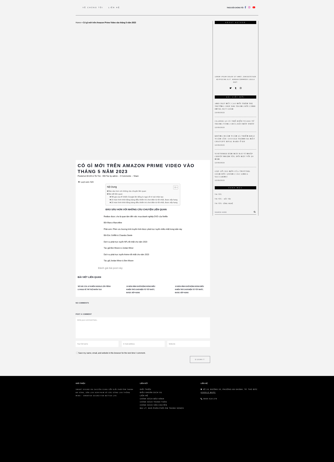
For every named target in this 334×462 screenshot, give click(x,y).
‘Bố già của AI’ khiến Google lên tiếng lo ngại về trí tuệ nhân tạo (137, 197)
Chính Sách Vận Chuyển (153, 405)
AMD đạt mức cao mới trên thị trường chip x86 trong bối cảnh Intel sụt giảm (235, 106)
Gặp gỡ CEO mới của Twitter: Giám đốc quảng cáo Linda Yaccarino (232, 174)
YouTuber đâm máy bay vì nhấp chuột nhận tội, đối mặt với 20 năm (234, 156)
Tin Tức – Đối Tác (223, 199)
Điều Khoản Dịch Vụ (151, 392)
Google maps (208, 392)
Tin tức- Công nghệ (224, 203)
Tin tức (218, 194)
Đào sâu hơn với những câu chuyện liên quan (127, 191)
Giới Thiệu (145, 389)
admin (115, 176)
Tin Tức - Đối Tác (101, 176)
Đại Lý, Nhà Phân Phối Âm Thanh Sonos (162, 408)
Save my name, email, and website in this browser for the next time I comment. (111, 353)
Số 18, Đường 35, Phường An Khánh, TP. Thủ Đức (230, 389)
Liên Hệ (144, 396)
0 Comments (125, 176)
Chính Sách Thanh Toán (153, 402)
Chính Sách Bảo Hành (152, 399)
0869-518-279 (210, 399)
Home (78, 22)
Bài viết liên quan (115, 194)
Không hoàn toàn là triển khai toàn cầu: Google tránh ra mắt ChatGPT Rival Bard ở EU (235, 139)
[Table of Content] (175, 187)
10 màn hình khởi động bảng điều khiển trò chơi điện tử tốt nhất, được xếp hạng (144, 200)
